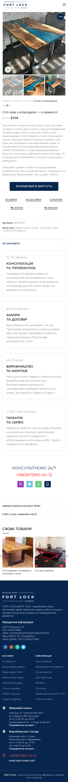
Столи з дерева (11, 688)
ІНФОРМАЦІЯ (44, 655)
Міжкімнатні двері (12, 682)
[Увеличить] (8, 69)
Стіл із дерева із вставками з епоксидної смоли (17, 572)
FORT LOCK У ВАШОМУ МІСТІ (19, 514)
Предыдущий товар (4, 105)
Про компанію (44, 661)
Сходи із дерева (11, 699)
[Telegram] (29, 484)
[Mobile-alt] (47, 484)
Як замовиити (43, 672)
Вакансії (40, 682)
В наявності (9, 661)
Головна (6, 101)
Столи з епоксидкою (45, 101)
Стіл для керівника (44, 570)
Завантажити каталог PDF (50, 693)
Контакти (41, 688)
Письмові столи (49, 228)
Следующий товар (10, 105)
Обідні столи (22, 228)
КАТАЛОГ (8, 655)
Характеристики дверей (49, 666)
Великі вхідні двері (13, 677)
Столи (28, 101)
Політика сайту (44, 699)
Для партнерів (44, 677)
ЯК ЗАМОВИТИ (11, 243)
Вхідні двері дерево (13, 666)
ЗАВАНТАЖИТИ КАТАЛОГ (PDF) (21, 506)
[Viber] (20, 484)
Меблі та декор (11, 693)
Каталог (17, 101)
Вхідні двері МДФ (12, 672)
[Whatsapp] (38, 484)
